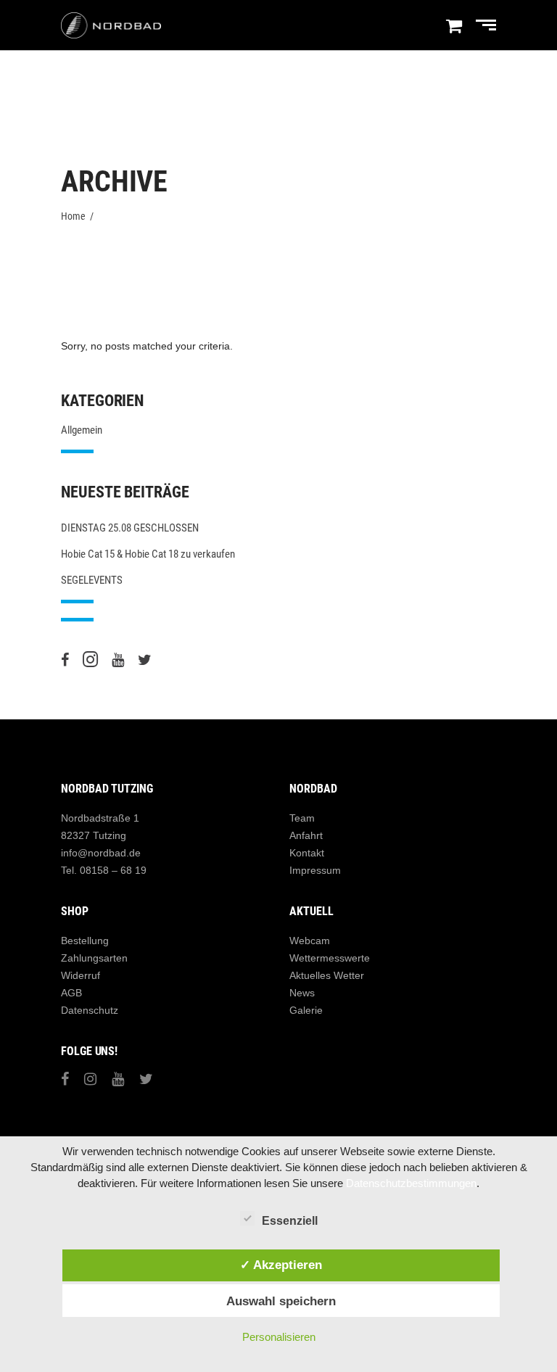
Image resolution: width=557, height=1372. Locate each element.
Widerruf (80, 975)
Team (302, 818)
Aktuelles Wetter (326, 975)
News (302, 993)
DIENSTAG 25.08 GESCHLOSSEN (130, 527)
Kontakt (306, 853)
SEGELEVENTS (92, 580)
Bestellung (85, 940)
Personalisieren (278, 1337)
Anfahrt (306, 835)
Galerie (306, 1010)
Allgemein (81, 430)
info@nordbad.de (101, 853)
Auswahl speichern (281, 1300)
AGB (71, 993)
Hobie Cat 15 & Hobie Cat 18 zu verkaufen (148, 554)
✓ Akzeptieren (281, 1264)
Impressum (315, 870)
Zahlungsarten (94, 958)
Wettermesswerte (329, 958)
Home (73, 216)
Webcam (309, 940)
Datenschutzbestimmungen (411, 1183)
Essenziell (290, 1221)
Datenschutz (89, 1010)
